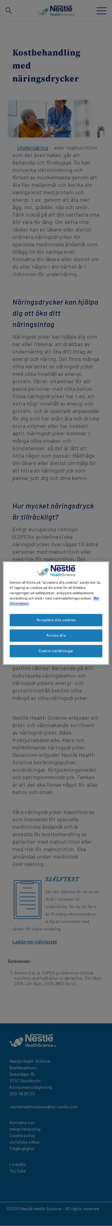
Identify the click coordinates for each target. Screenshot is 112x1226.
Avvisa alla (56, 635)
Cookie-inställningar (56, 650)
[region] (56, 613)
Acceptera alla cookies (56, 619)
